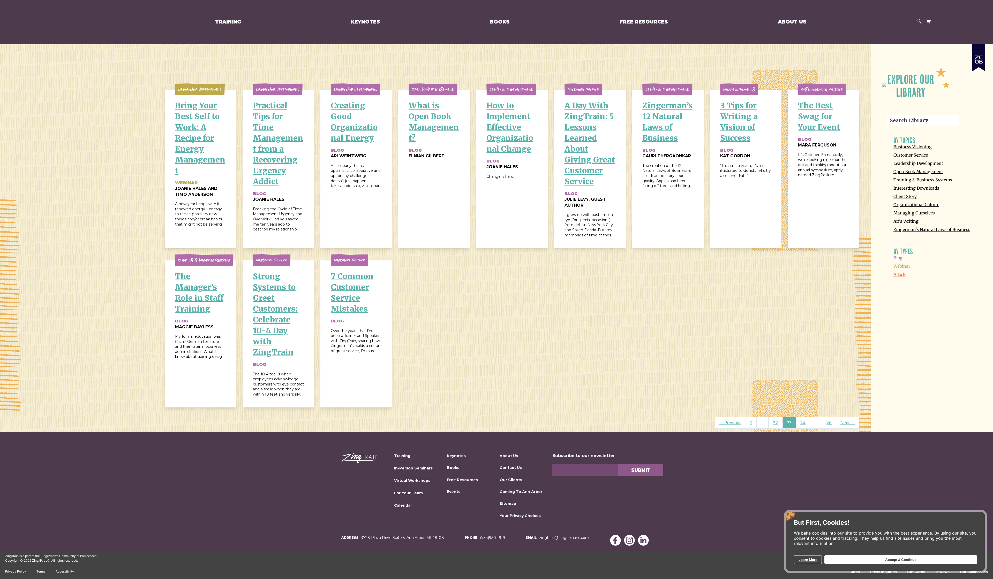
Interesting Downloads (916, 188)
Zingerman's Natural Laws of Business (931, 229)
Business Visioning (912, 146)
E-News (943, 571)
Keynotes (365, 22)
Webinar (901, 266)
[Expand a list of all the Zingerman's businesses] (978, 55)
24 (803, 422)
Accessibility (65, 571)
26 (829, 422)
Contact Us (511, 467)
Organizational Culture (916, 204)
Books (500, 22)
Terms (40, 571)
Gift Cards (916, 571)
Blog (897, 257)
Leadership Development (918, 163)
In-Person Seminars (413, 468)
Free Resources (644, 22)
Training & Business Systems (922, 179)
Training (228, 22)
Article (899, 274)
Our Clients (511, 479)
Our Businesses (974, 571)
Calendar (403, 505)
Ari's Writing (906, 221)
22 (775, 422)
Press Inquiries (883, 571)
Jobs (855, 571)
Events (453, 491)
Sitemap (508, 503)
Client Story (905, 196)
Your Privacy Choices (520, 515)
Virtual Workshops (412, 480)
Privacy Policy (15, 571)
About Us (792, 22)
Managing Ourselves (914, 212)
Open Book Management (918, 171)
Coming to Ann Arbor (521, 491)
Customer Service (910, 155)
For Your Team (408, 493)
